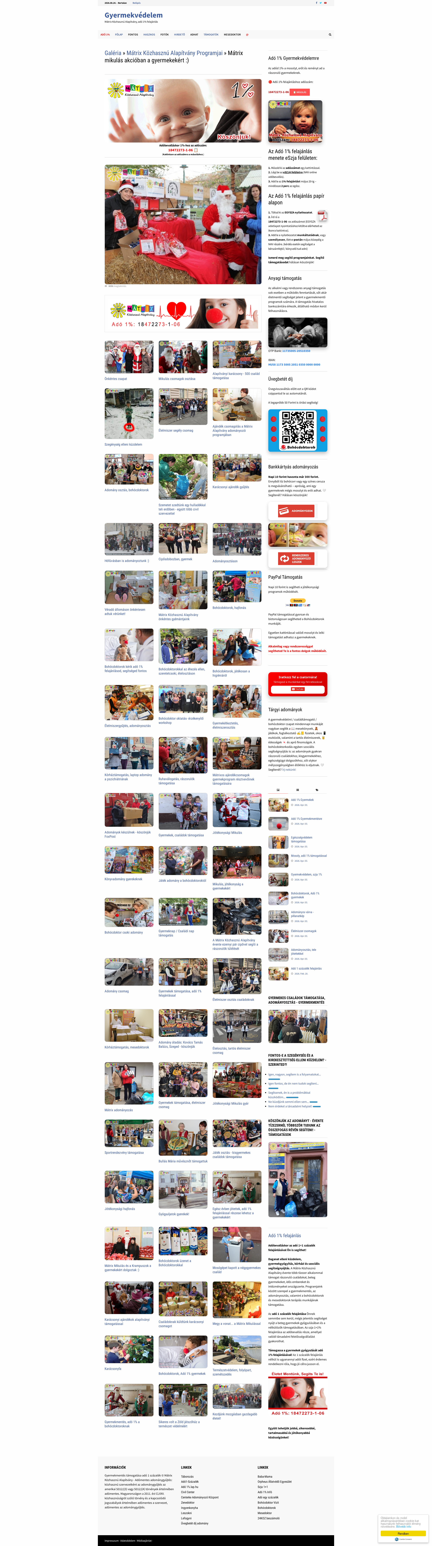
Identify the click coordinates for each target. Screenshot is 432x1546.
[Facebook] (317, 3)
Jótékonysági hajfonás (120, 1209)
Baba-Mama (265, 1476)
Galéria (113, 53)
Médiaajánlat (144, 1540)
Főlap (119, 34)
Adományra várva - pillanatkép (302, 914)
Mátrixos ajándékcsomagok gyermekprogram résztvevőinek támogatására (233, 779)
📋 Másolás (299, 92)
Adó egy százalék (268, 1497)
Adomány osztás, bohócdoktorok (127, 490)
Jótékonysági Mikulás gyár (231, 1103)
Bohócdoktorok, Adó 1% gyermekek (182, 1374)
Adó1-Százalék (190, 1481)
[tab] (278, 790)
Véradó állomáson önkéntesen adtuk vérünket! (125, 612)
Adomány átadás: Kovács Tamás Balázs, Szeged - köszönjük (181, 1044)
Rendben (403, 1533)
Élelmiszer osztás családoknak (233, 1000)
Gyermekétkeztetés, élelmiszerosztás (225, 725)
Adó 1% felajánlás (284, 1235)
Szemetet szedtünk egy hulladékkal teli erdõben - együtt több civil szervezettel (182, 509)
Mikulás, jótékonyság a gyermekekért (228, 886)
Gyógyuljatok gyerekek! (174, 1214)
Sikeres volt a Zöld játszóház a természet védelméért (179, 1424)
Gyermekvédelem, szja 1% (306, 874)
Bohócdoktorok (267, 1508)
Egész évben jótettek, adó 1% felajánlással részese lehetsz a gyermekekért (233, 1213)
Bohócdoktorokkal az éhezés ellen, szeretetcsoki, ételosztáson (182, 671)
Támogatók (211, 34)
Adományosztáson (225, 561)
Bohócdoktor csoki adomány (124, 932)
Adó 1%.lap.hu (189, 1487)
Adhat (194, 34)
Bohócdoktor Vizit (268, 1502)
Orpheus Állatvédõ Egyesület (275, 1481)
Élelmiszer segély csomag (176, 430)
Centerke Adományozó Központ (200, 1497)
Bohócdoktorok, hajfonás (229, 608)
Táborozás (187, 1476)
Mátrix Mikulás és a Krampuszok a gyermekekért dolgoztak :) (128, 1268)
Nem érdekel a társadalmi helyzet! (290, 1106)
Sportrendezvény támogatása (124, 1153)
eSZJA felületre (293, 172)
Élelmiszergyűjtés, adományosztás (128, 726)
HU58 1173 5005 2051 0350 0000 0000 (294, 364)
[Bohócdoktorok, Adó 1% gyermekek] (278, 894)
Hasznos (149, 34)
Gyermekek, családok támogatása (181, 835)
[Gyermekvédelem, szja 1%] (278, 875)
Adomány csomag (117, 991)
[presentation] (278, 790)
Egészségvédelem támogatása (301, 839)
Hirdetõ (179, 34)
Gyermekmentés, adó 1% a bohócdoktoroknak (122, 1424)
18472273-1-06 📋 (183, 150)
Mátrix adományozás (119, 1110)
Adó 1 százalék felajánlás (306, 968)
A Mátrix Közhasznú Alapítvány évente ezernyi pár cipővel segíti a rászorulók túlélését (235, 944)
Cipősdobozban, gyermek (175, 559)
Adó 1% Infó (265, 1492)
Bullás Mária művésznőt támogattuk (183, 1161)
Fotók (164, 34)
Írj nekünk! (289, 769)
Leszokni (186, 1513)
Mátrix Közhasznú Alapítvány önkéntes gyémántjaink (178, 617)
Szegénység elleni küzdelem (123, 444)
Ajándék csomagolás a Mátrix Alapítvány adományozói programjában (233, 430)
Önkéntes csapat (116, 379)
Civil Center (187, 1492)
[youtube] (325, 3)
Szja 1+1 (263, 1487)
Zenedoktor (187, 1502)
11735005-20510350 (296, 351)
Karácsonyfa (113, 1369)
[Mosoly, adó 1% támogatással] (278, 856)
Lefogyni (186, 1518)
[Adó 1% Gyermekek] (278, 800)
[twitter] (321, 3)
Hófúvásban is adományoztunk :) (127, 561)
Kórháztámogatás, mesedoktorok (127, 1047)
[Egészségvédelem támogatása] (278, 838)
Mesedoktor (232, 34)
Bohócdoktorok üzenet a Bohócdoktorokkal (175, 1263)
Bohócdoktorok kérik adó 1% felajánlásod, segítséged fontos (126, 669)
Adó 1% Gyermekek (302, 800)
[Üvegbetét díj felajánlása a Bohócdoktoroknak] (297, 430)
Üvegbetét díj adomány (194, 1523)
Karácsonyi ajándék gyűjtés (231, 487)
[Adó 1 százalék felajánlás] (278, 969)
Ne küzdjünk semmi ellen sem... (288, 1102)
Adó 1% (105, 34)
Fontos (133, 34)
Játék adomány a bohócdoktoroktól (182, 881)
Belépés (137, 2)
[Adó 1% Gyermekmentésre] (278, 819)
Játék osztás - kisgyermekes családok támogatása (231, 1155)
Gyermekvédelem (134, 15)
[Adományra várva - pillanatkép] (278, 912)
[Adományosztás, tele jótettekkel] (278, 950)
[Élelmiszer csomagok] (278, 931)
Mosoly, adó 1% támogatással (309, 855)
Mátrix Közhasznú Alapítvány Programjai (175, 53)
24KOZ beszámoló (269, 1518)
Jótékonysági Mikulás (227, 833)
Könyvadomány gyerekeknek (123, 879)
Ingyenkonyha (189, 1508)
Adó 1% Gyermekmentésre (306, 818)
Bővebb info (403, 1526)
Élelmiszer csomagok (303, 931)
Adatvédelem (127, 1540)
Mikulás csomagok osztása (177, 379)
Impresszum (112, 1540)
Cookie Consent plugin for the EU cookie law (403, 1539)
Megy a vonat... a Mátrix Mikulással (237, 1324)
